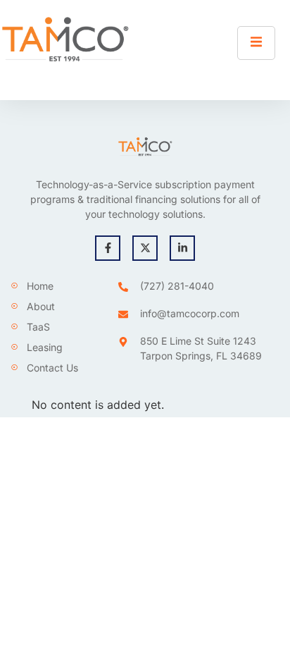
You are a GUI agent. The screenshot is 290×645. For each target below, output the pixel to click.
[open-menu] (256, 42)
